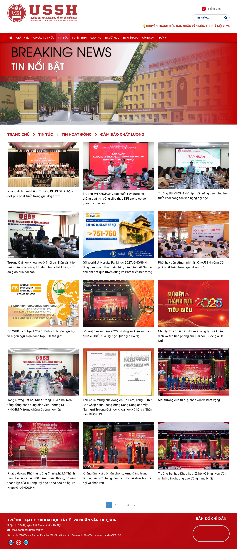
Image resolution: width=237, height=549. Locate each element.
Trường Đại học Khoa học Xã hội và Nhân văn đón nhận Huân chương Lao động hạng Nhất (192, 476)
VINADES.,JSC (114, 535)
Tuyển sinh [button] (79, 37)
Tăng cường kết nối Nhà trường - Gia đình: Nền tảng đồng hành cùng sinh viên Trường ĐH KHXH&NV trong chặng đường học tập (39, 404)
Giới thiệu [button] (22, 37)
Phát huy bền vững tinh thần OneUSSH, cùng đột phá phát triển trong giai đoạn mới (191, 265)
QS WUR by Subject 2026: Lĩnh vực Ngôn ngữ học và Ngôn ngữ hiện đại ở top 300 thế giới (41, 333)
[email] (26, 542)
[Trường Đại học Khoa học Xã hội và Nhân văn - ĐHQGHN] (16, 12)
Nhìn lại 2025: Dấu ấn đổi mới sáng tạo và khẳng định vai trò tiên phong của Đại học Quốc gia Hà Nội (191, 336)
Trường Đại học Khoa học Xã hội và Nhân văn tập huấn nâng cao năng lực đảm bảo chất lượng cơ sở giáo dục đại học (41, 267)
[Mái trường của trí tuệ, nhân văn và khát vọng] (194, 372)
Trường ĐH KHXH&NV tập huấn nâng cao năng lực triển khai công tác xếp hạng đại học (193, 195)
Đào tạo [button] (96, 37)
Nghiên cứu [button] (130, 37)
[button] (211, 9)
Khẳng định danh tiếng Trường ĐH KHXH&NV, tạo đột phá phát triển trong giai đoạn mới (41, 193)
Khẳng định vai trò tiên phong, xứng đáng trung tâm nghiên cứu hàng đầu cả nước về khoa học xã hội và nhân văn (117, 478)
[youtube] (18, 542)
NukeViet (88, 535)
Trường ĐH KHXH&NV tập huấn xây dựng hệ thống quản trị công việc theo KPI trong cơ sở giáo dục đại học (114, 198)
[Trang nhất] (10, 37)
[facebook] (11, 542)
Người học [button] (112, 37)
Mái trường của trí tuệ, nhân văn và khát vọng (189, 400)
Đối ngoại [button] (148, 37)
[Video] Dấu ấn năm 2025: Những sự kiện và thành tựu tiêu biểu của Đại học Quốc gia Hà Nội (117, 333)
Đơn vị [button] (163, 37)
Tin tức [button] (63, 37)
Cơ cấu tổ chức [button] (43, 37)
